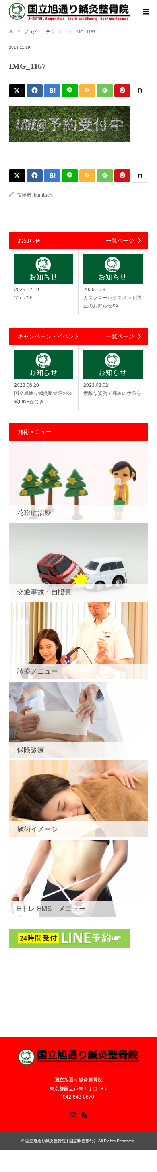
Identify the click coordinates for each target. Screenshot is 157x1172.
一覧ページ (120, 240)
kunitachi (44, 195)
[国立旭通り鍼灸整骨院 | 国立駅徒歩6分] (69, 12)
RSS (84, 1114)
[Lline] (70, 90)
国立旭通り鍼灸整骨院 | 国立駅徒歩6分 (60, 1141)
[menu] (145, 12)
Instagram (72, 1114)
